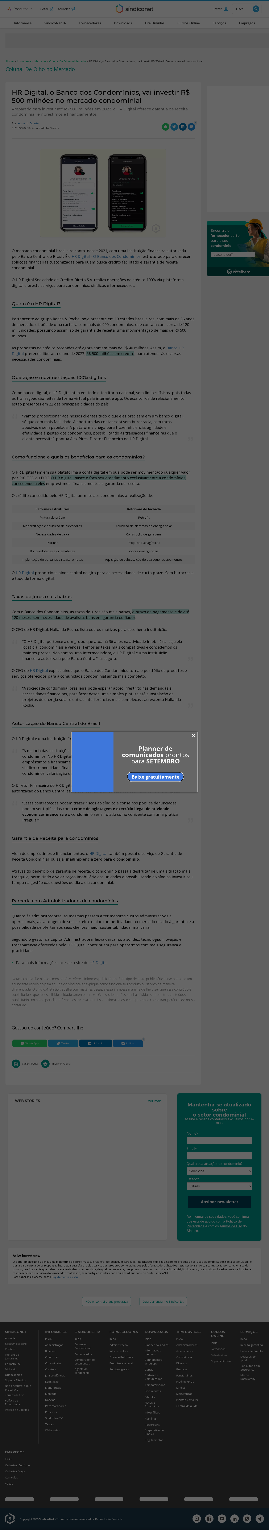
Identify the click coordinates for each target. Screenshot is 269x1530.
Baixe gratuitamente (155, 776)
